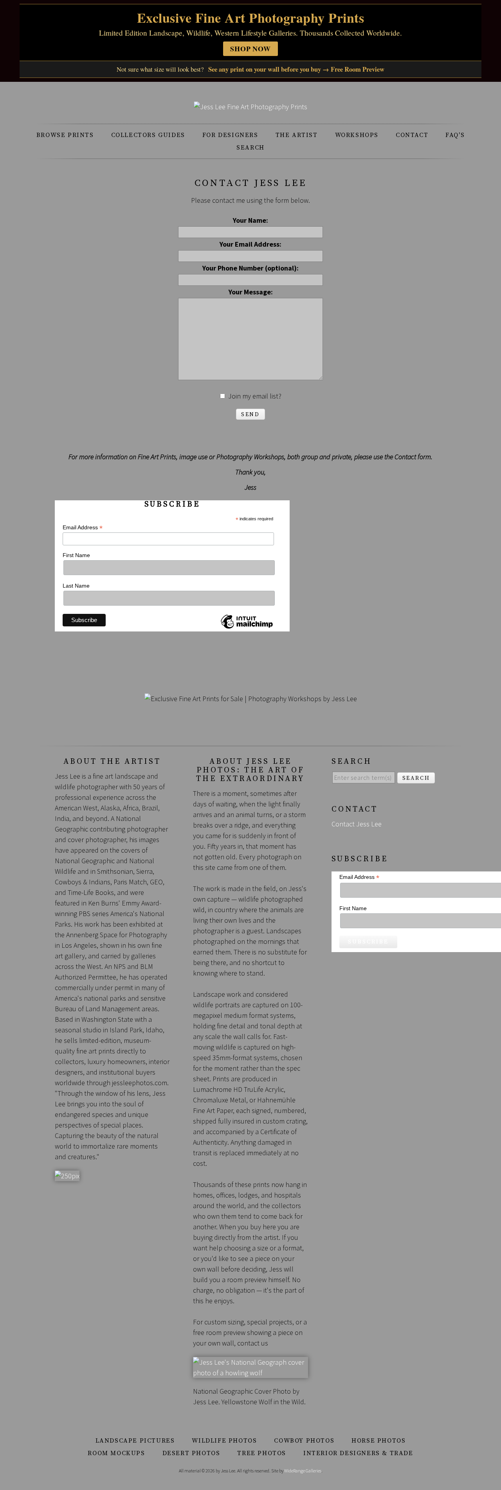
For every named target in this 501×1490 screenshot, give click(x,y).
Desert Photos (191, 1453)
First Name (76, 555)
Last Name (76, 586)
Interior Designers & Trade (358, 1453)
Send (250, 414)
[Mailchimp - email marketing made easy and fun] (246, 628)
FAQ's (455, 135)
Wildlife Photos (224, 1441)
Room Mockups (116, 1453)
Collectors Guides (148, 135)
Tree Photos (261, 1453)
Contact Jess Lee (357, 823)
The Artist (297, 135)
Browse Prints (65, 135)
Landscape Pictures (135, 1441)
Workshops (356, 135)
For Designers (230, 135)
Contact (412, 135)
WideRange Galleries (302, 1471)
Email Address (83, 527)
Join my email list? (254, 395)
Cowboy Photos (304, 1441)
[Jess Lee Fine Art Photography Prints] (250, 106)
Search (250, 148)
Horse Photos (378, 1441)
